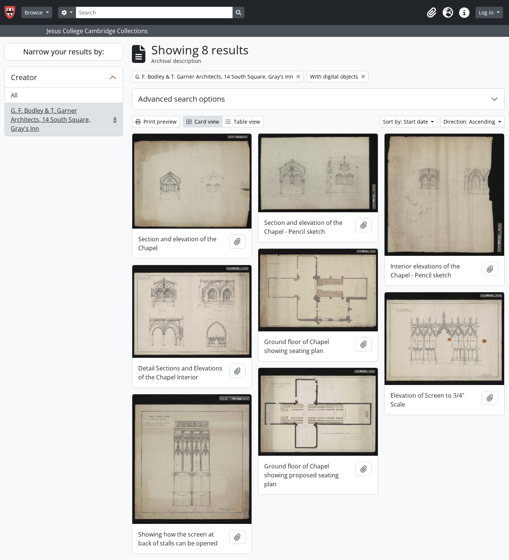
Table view (246, 121)
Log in (487, 12)
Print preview (159, 121)
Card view (206, 121)
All (14, 95)
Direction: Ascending (470, 121)
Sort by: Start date (406, 121)
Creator (24, 77)
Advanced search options (181, 99)
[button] (431, 12)
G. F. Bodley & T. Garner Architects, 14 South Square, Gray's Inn (63, 119)
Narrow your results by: (63, 52)
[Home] (12, 12)
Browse (34, 12)
